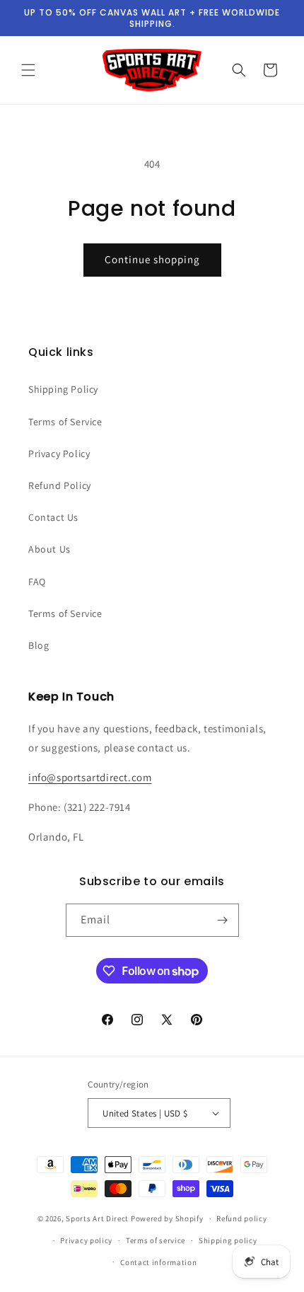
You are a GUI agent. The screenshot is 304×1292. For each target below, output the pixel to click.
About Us (49, 549)
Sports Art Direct (97, 1218)
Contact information (158, 1262)
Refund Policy (59, 485)
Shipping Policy (63, 389)
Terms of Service (65, 421)
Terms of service (155, 1240)
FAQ (37, 581)
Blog (38, 645)
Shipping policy (228, 1240)
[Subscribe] (222, 920)
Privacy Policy (59, 453)
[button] (28, 70)
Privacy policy (86, 1240)
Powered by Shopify (167, 1218)
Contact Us (53, 517)
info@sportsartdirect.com (89, 777)
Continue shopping (152, 259)
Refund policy (241, 1218)
